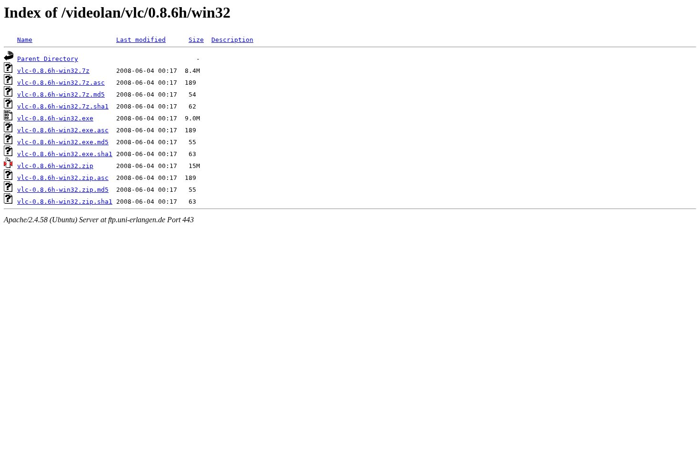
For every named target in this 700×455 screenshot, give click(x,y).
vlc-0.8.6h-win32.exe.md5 (63, 142)
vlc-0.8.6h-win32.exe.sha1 (64, 154)
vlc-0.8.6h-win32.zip (55, 165)
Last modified (141, 39)
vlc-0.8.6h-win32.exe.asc (63, 130)
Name (24, 39)
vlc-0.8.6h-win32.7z (53, 70)
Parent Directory (47, 58)
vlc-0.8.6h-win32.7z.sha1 (63, 106)
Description (232, 39)
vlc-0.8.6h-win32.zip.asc (63, 177)
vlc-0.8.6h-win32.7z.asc (61, 82)
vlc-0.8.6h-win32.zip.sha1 (64, 201)
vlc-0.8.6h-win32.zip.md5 (63, 189)
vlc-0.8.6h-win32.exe (55, 118)
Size (196, 39)
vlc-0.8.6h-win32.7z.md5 (61, 94)
